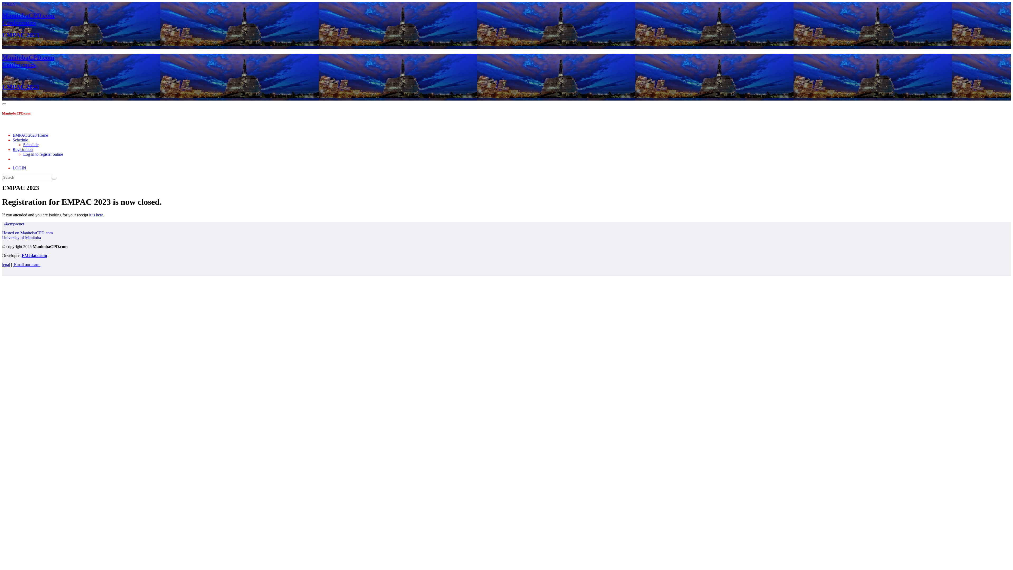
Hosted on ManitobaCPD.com (27, 233)
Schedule (31, 144)
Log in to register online (43, 154)
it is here (96, 215)
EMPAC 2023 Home (30, 135)
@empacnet (13, 224)
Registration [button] (23, 149)
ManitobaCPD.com (28, 15)
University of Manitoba (21, 237)
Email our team (26, 264)
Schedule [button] (20, 140)
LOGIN (9, 4)
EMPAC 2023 (20, 35)
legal (6, 264)
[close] (5, 126)
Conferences (19, 22)
